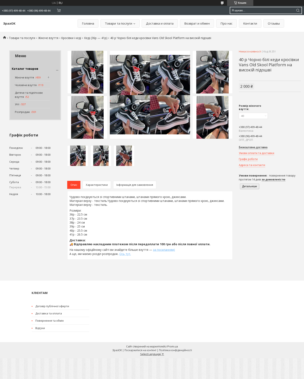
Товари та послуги (118, 23)
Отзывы (274, 23)
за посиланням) (164, 250)
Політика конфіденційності (175, 350)
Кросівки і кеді (71, 38)
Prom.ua (172, 346)
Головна (88, 23)
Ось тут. (125, 254)
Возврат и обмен (197, 23)
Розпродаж (22, 112)
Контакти (250, 23)
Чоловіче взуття (26, 85)
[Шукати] (298, 10)
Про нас (226, 23)
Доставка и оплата (160, 23)
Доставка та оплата (48, 313)
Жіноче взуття (48, 38)
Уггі (17, 104)
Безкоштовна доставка (253, 147)
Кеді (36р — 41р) (95, 38)
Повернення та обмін (49, 320)
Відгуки (40, 328)
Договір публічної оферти (52, 306)
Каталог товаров (25, 69)
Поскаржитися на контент (140, 350)
